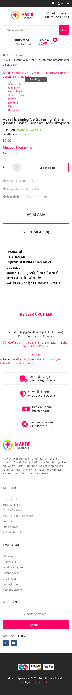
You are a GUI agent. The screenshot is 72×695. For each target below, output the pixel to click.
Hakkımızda (10, 499)
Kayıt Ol (26, 43)
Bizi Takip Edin (14, 636)
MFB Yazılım (42, 682)
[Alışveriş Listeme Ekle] (36, 344)
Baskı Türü (11, 153)
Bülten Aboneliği (13, 532)
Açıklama (36, 214)
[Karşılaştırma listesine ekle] (49, 344)
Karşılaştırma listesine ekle (23, 189)
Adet (5, 167)
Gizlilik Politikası (13, 510)
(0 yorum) (26, 196)
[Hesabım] (60, 3)
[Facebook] (6, 643)
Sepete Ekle (48, 168)
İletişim (7, 521)
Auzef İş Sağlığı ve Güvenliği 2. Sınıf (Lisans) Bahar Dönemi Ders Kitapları (36, 334)
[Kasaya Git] (68, 3)
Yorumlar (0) (36, 232)
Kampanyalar (11, 573)
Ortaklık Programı (13, 567)
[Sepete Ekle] (23, 344)
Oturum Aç (22, 40)
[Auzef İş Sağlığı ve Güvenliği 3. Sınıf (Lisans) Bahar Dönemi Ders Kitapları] (16, 96)
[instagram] (14, 643)
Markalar (8, 556)
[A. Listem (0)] (53, 3)
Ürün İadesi (10, 578)
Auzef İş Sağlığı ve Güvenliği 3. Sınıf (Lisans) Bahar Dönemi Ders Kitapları (32, 361)
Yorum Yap (41, 196)
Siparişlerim (10, 584)
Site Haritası (10, 527)
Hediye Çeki (10, 562)
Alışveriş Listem (12, 589)
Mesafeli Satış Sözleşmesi (18, 515)
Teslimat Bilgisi (12, 504)
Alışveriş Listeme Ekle (19, 181)
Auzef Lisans (16, 55)
